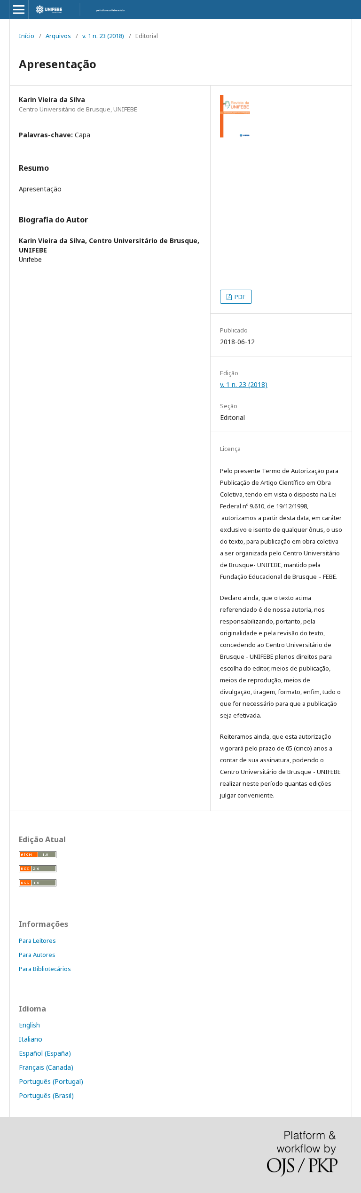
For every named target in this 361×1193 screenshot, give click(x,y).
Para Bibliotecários (45, 968)
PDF (239, 296)
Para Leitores (37, 940)
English (29, 1024)
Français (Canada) (46, 1067)
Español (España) (45, 1053)
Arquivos (58, 36)
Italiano (30, 1039)
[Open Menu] (18, 9)
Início (26, 36)
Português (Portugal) (51, 1081)
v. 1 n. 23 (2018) (103, 36)
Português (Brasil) (46, 1095)
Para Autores (37, 954)
